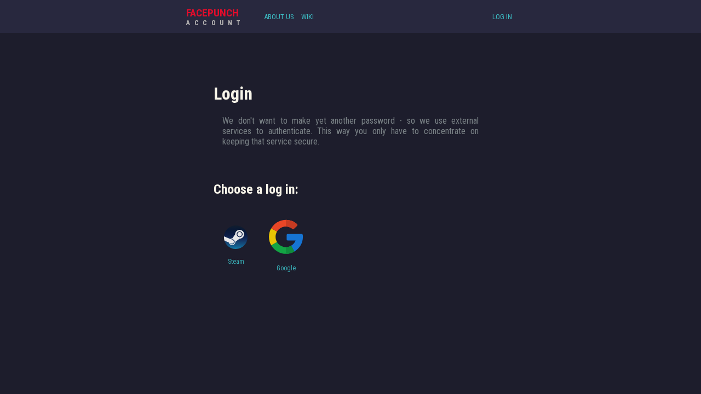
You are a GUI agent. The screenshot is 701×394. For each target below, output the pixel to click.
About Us (279, 17)
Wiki (307, 17)
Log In (502, 17)
